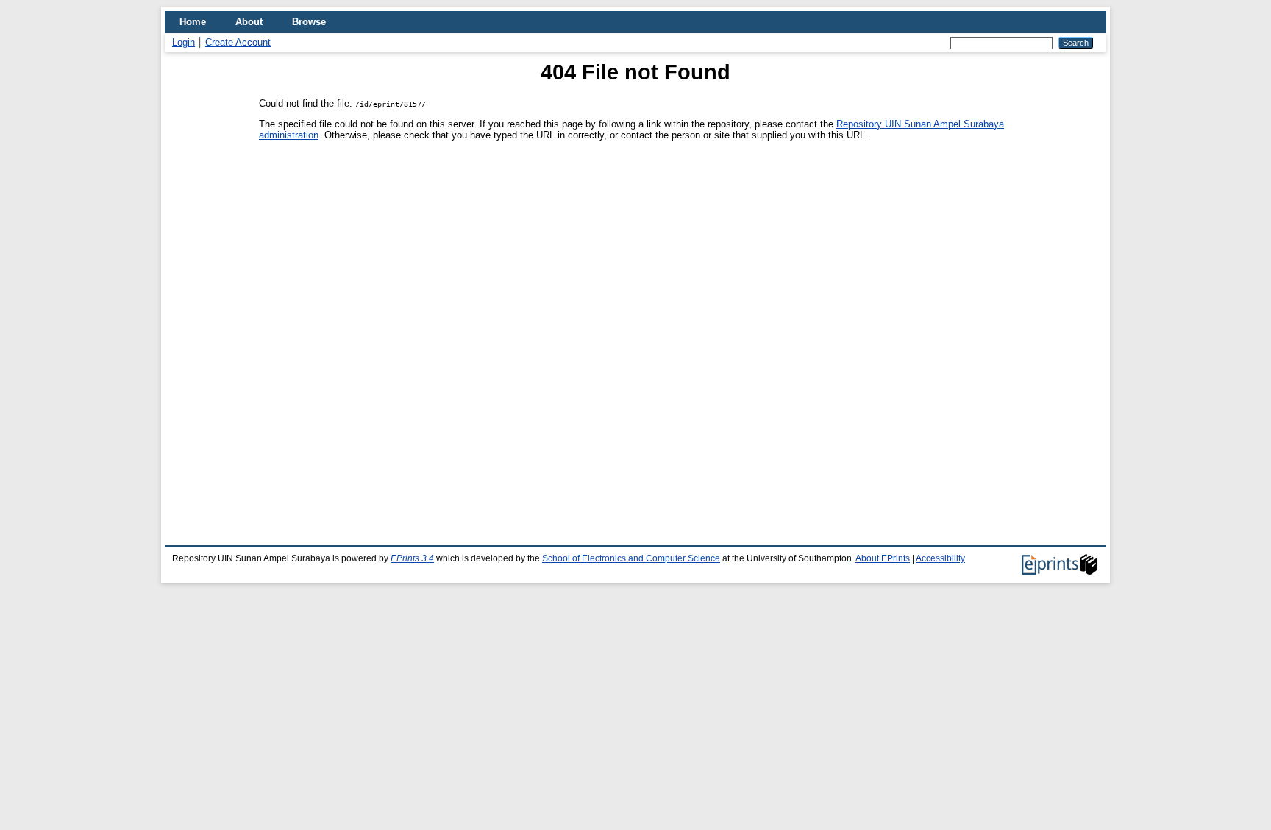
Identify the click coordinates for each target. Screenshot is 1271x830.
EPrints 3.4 (412, 558)
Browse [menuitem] (309, 21)
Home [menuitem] (192, 21)
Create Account (238, 42)
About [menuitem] (249, 21)
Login (183, 42)
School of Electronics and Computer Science (631, 558)
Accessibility (940, 558)
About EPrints (882, 558)
